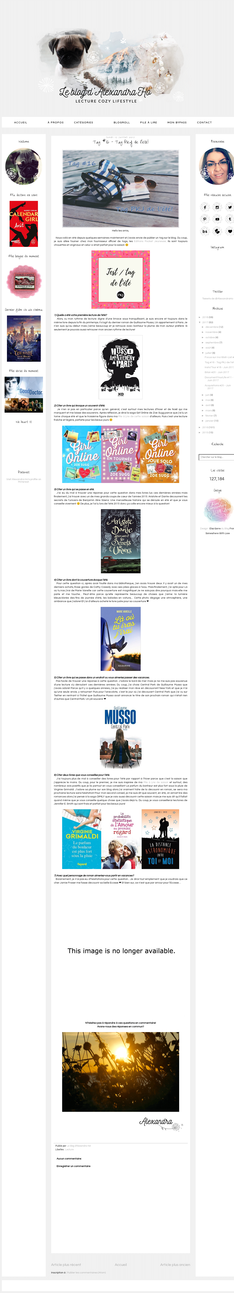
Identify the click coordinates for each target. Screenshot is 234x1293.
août (208, 347)
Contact (204, 122)
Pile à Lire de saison (156, 782)
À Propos (56, 122)
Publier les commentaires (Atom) (86, 1272)
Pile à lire (148, 122)
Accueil (20, 122)
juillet (208, 353)
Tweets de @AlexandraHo (217, 298)
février (209, 415)
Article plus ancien (175, 1265)
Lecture (69, 1149)
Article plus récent (66, 1265)
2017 (205, 322)
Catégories (83, 122)
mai (208, 400)
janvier (209, 421)
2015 (205, 432)
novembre (211, 332)
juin (207, 395)
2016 (205, 427)
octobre (210, 337)
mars (208, 410)
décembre (212, 327)
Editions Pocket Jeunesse (150, 241)
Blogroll (122, 122)
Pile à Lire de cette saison (133, 416)
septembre (212, 342)
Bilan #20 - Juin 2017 (217, 372)
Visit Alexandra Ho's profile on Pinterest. (23, 480)
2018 (205, 317)
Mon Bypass (177, 122)
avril (208, 405)
